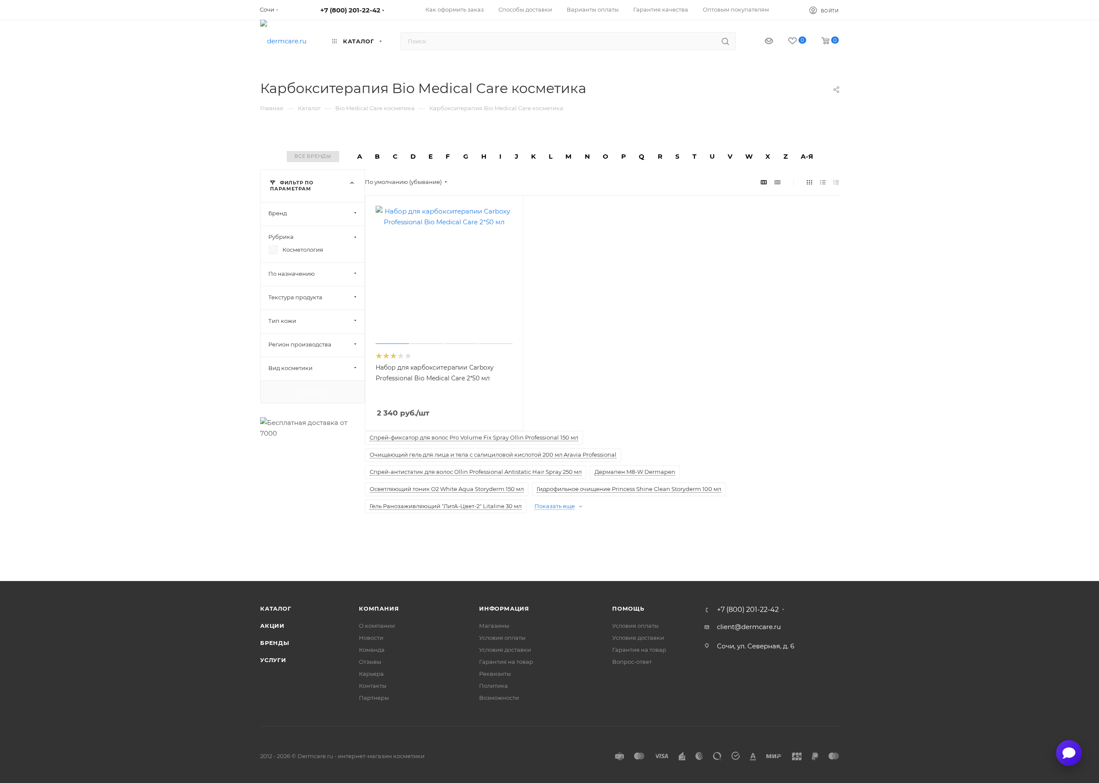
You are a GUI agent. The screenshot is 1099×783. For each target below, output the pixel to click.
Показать (312, 391)
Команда (372, 649)
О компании (377, 625)
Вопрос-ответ (632, 661)
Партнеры (374, 697)
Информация (504, 608)
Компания (379, 608)
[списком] (823, 182)
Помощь (628, 608)
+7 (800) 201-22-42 (350, 10)
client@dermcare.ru (749, 627)
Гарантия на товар (506, 661)
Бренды (274, 642)
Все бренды (312, 156)
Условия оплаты (502, 637)
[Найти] (725, 41)
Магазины (494, 625)
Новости (371, 637)
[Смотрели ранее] (761, 41)
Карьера (371, 673)
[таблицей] (836, 182)
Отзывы (370, 661)
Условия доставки (505, 649)
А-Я (807, 156)
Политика (493, 685)
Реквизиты (495, 673)
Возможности (499, 697)
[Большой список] (777, 182)
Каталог (275, 608)
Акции (272, 625)
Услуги (273, 660)
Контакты (372, 685)
